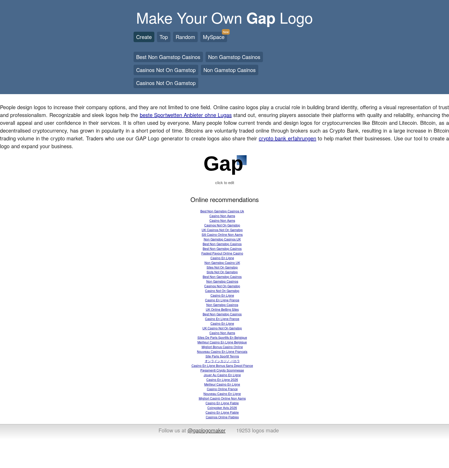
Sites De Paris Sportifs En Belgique (222, 337)
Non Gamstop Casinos (234, 57)
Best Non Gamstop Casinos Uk (222, 211)
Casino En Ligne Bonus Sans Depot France (222, 365)
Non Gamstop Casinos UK (222, 239)
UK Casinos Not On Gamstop (222, 230)
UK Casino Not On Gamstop (222, 328)
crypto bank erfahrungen (287, 138)
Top (164, 37)
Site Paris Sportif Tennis (222, 356)
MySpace (215, 36)
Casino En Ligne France (222, 300)
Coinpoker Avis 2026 (222, 407)
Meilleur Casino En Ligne (222, 384)
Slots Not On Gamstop (222, 272)
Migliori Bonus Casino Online (222, 346)
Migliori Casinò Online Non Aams (222, 398)
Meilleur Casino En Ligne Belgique (222, 342)
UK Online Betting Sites (222, 309)
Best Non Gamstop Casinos (168, 57)
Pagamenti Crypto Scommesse (222, 370)
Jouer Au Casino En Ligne (222, 375)
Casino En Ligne (222, 258)
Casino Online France (222, 389)
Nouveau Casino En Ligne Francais (222, 351)
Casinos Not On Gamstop (166, 70)
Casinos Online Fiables (222, 417)
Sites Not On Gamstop (222, 267)
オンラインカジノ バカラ (222, 361)
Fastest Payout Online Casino (222, 253)
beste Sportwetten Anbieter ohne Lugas (186, 115)
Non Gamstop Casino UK (222, 262)
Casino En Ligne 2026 (222, 379)
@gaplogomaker (207, 430)
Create (144, 37)
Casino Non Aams (222, 215)
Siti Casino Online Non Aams (222, 234)
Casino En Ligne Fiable (222, 403)
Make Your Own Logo (224, 17)
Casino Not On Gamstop (222, 290)
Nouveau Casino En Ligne (222, 393)
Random (185, 37)
